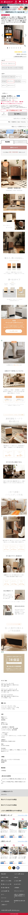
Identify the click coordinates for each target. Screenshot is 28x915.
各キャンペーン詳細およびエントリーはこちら (12, 103)
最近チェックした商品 (6, 880)
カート (2, 894)
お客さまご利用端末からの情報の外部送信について (19, 896)
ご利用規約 (16, 887)
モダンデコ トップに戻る (20, 118)
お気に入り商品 (4, 877)
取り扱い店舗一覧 (5, 887)
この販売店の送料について (19, 56)
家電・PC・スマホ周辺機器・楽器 (15, 4)
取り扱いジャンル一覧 (6, 884)
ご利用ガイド (4, 904)
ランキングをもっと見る (22, 815)
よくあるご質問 (17, 880)
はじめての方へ (17, 884)
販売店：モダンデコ (21, 54)
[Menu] (2, 2)
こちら (17, 910)
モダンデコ (4, 794)
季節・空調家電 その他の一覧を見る (17, 122)
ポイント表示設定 (5, 901)
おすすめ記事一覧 (5, 891)
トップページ (3, 4)
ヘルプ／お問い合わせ (19, 873)
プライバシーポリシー (19, 891)
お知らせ (16, 877)
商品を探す (3, 873)
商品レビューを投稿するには (19, 126)
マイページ (3, 897)
